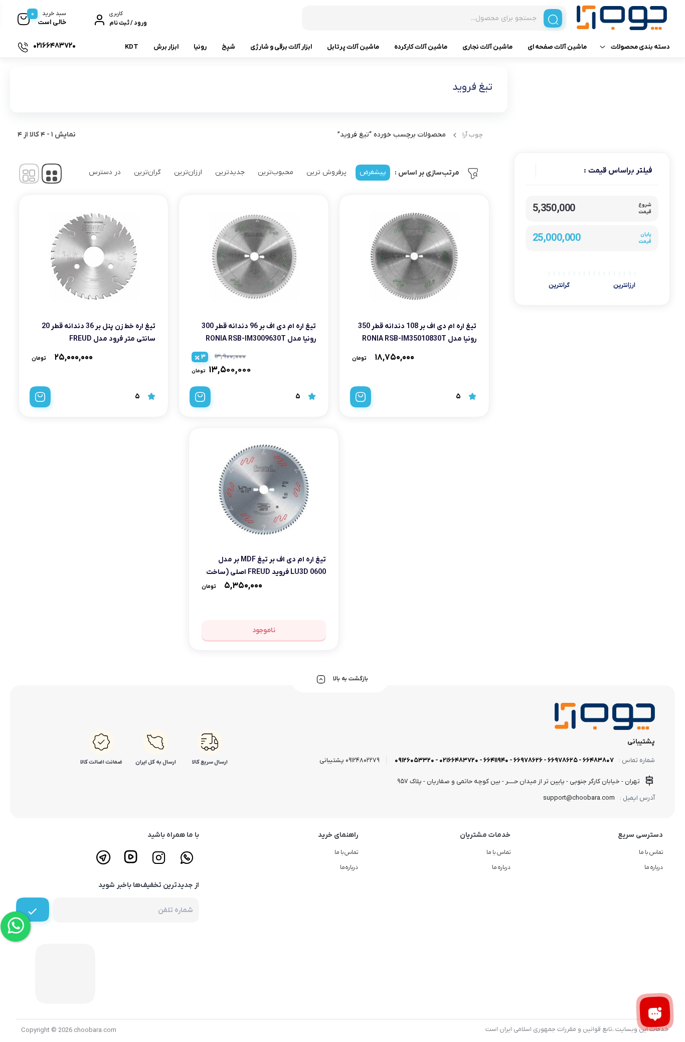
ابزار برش (166, 47)
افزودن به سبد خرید (360, 396)
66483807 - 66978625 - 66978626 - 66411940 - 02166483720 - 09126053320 (504, 760)
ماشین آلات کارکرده (420, 47)
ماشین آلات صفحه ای (557, 47)
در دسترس (105, 172)
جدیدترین (230, 172)
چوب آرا (472, 134)
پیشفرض (373, 172)
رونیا (200, 47)
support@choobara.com (579, 798)
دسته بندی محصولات (640, 47)
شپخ (228, 47)
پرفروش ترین (326, 172)
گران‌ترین (147, 172)
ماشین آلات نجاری (487, 47)
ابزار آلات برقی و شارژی (281, 47)
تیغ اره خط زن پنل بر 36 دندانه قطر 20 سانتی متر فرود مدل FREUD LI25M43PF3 (98, 339)
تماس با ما (651, 852)
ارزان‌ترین (188, 172)
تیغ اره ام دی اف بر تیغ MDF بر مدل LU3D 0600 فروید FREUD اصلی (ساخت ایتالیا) (266, 572)
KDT (131, 47)
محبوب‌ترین (275, 172)
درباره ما (653, 867)
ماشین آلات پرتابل (353, 47)
